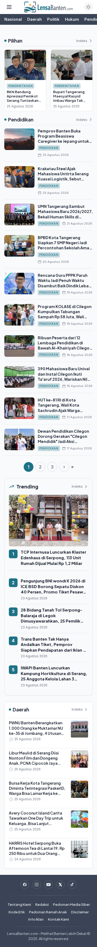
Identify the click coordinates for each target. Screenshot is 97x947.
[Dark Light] (88, 7)
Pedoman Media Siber (71, 904)
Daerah (34, 19)
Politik (53, 19)
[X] (60, 884)
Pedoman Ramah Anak (48, 912)
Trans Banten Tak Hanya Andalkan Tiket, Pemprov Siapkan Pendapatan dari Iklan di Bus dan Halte (54, 647)
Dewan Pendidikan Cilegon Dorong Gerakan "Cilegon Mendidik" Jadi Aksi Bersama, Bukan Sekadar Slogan (63, 441)
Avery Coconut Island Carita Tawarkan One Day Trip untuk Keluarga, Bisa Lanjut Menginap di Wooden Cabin (36, 820)
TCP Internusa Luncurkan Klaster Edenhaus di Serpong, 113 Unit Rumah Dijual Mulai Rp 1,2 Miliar (53, 557)
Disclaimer (80, 912)
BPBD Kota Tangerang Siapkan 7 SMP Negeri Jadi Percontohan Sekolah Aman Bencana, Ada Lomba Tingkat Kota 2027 (65, 248)
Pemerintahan (20, 86)
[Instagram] (36, 884)
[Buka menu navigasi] (9, 7)
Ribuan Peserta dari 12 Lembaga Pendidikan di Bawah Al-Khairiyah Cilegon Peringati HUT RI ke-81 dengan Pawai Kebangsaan (65, 348)
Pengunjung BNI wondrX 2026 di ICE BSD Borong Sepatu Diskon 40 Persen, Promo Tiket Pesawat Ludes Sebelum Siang (54, 589)
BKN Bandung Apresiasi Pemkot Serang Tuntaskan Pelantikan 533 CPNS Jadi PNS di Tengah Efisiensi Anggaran (25, 103)
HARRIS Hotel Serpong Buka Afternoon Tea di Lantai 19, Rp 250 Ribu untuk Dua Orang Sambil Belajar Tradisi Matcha (37, 851)
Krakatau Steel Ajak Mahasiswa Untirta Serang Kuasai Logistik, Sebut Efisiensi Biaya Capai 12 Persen (63, 179)
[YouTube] (48, 884)
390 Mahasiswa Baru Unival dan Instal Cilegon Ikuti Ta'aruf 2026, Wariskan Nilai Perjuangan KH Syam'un (64, 376)
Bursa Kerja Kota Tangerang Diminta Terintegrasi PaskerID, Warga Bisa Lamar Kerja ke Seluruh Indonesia (37, 791)
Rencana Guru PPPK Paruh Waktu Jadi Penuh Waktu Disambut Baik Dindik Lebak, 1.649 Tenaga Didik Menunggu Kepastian (65, 285)
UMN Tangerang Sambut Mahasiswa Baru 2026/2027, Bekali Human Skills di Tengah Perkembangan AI (65, 214)
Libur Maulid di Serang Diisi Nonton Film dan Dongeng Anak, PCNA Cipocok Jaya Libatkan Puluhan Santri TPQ (35, 760)
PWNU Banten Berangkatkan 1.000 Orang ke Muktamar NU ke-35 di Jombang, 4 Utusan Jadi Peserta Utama (36, 730)
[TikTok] (72, 884)
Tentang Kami (19, 904)
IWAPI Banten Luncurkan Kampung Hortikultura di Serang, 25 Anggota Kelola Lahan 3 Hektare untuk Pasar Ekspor (54, 676)
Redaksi (42, 904)
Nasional (13, 19)
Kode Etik (17, 912)
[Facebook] (24, 884)
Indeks (81, 41)
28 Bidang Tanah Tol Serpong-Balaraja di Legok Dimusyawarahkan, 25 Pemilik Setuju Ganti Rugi (51, 618)
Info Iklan (36, 919)
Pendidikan (48, 147)
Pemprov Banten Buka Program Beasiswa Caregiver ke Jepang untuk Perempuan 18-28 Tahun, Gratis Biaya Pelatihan (63, 141)
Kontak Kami (58, 919)
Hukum (72, 19)
